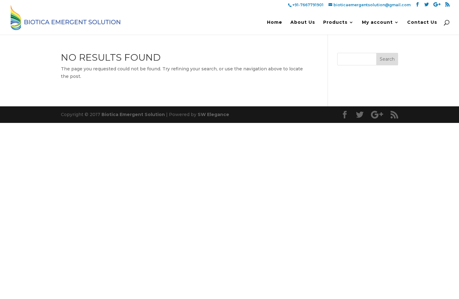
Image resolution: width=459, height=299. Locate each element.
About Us (302, 22)
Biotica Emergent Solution (133, 114)
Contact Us (422, 22)
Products (335, 22)
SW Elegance (213, 114)
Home (274, 22)
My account (377, 22)
